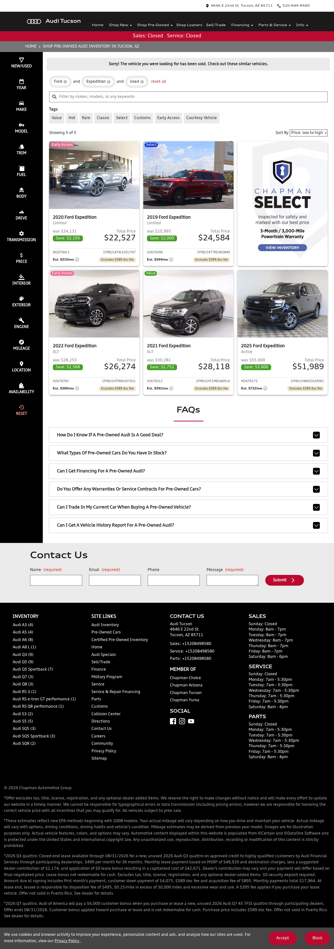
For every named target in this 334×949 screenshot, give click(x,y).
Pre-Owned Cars (106, 632)
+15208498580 (196, 644)
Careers (98, 736)
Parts (96, 699)
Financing (240, 25)
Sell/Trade (216, 25)
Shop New (118, 25)
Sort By (282, 133)
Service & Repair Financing (115, 692)
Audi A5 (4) (23, 632)
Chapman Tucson (186, 693)
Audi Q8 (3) (23, 684)
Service (97, 684)
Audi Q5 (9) (23, 662)
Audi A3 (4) (23, 625)
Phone (153, 570)
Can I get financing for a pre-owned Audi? (101, 471)
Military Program (106, 677)
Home (97, 25)
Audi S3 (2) (23, 714)
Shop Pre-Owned (153, 25)
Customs (99, 707)
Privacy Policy (103, 751)
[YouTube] (191, 721)
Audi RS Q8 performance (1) (38, 707)
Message (225, 570)
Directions (100, 722)
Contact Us (101, 729)
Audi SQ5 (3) (24, 729)
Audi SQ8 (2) (24, 744)
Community (102, 744)
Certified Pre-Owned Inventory (119, 640)
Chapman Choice (185, 678)
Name (46, 570)
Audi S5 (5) (23, 722)
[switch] (56, 118)
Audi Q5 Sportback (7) (33, 670)
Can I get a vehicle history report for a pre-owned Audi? (115, 525)
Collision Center (106, 714)
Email (104, 570)
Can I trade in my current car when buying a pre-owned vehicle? (124, 507)
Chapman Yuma (184, 700)
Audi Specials (103, 655)
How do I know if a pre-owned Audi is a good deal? (110, 435)
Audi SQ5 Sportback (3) (34, 736)
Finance (98, 670)
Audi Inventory (105, 625)
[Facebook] (173, 721)
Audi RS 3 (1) (24, 692)
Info (300, 25)
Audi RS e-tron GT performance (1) (44, 699)
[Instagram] (182, 721)
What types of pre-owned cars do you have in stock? (112, 453)
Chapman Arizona (186, 685)
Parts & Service (272, 25)
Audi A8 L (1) (24, 647)
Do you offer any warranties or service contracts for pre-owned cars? (129, 489)
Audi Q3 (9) (23, 655)
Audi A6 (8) (23, 640)
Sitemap (99, 759)
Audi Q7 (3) (23, 677)
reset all (158, 82)
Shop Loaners (189, 25)
